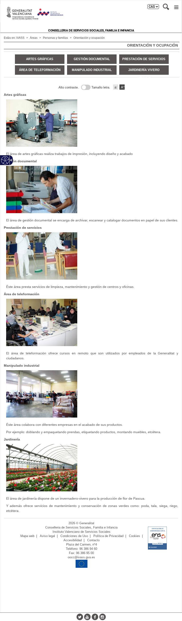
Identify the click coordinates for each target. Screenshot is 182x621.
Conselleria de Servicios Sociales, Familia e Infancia (91, 30)
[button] (176, 7)
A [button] (123, 87)
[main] (91, 279)
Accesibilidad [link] (73, 540)
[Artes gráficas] (91, 123)
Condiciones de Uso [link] (74, 536)
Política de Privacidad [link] (108, 536)
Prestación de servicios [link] (143, 59)
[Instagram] (102, 617)
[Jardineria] (91, 467)
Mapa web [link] (27, 536)
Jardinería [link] (12, 439)
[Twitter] (79, 617)
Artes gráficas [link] (39, 59)
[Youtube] (87, 617)
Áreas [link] (33, 38)
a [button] (115, 87)
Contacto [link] (93, 540)
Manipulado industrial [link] (92, 70)
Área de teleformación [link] (39, 70)
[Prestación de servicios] (91, 256)
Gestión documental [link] (92, 59)
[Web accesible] (5, 160)
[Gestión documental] (91, 189)
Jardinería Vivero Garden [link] (143, 71)
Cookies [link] (134, 536)
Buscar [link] (166, 7)
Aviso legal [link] (47, 536)
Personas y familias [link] (55, 38)
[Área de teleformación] (91, 322)
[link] (157, 538)
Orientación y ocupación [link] (89, 38)
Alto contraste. (69, 87)
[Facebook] (95, 617)
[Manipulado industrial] (91, 394)
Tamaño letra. (100, 87)
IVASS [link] (20, 38)
